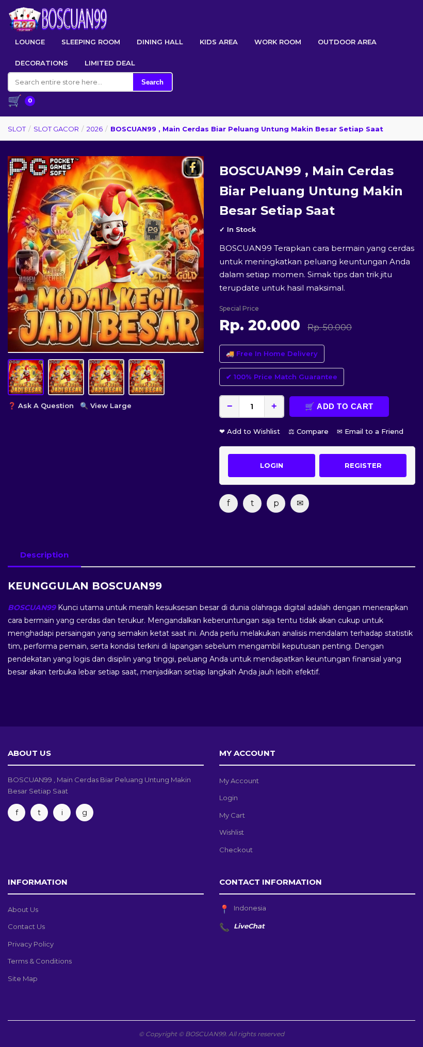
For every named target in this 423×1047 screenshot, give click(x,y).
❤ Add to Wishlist (249, 431)
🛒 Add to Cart (339, 406)
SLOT (17, 129)
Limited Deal (110, 63)
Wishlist (231, 832)
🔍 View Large (106, 405)
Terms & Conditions (40, 961)
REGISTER (363, 465)
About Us (23, 909)
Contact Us (26, 926)
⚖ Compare (308, 431)
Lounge (30, 42)
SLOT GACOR (56, 129)
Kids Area (219, 42)
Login (228, 797)
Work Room (277, 42)
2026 (95, 129)
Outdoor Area (347, 42)
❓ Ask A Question (41, 405)
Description (44, 555)
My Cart (232, 815)
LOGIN (271, 465)
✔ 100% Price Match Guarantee (281, 377)
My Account (239, 780)
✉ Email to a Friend (370, 431)
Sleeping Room (90, 42)
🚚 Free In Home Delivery (272, 353)
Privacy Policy (31, 944)
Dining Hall (160, 42)
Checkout (236, 850)
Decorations (41, 63)
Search (152, 82)
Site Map (23, 978)
